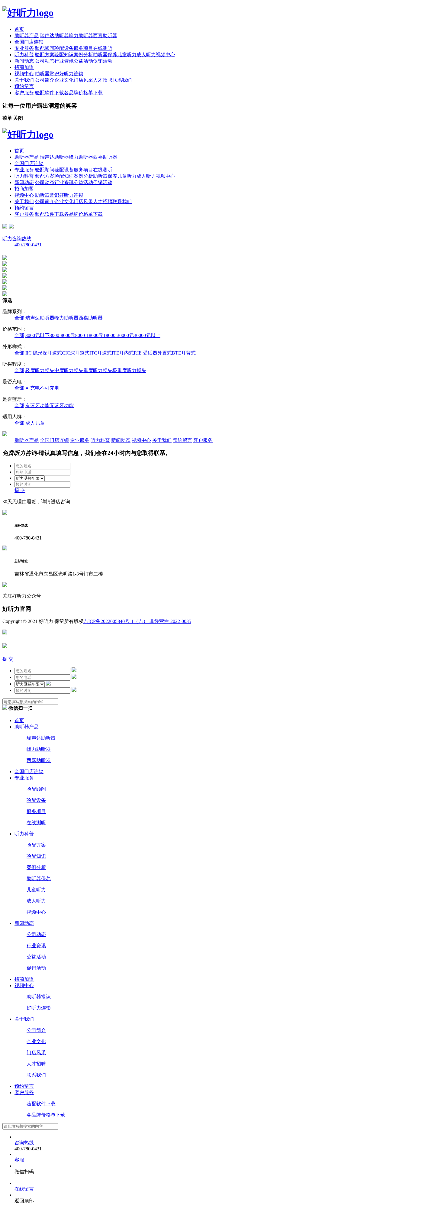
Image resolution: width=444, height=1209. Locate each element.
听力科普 (24, 54)
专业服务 (24, 48)
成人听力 (146, 54)
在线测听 (102, 48)
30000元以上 (147, 335)
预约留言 (24, 86)
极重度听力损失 (129, 370)
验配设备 (64, 48)
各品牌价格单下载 (83, 92)
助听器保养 (105, 54)
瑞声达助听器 (54, 35)
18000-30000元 (118, 335)
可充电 (32, 388)
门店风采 (83, 80)
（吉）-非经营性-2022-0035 (162, 621)
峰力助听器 (81, 35)
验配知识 (64, 54)
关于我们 (24, 80)
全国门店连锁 (28, 41)
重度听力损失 (97, 370)
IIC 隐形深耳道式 (43, 352)
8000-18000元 (89, 335)
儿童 (40, 423)
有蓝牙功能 (37, 405)
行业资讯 (64, 60)
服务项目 (83, 48)
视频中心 (165, 54)
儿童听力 (127, 54)
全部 (19, 317)
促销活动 (102, 60)
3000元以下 (37, 335)
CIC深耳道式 (75, 352)
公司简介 (44, 80)
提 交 (19, 490)
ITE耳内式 (123, 352)
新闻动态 (24, 60)
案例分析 (83, 54)
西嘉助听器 (105, 35)
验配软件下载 (49, 92)
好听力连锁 (71, 73)
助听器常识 (47, 73)
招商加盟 (24, 67)
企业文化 (64, 80)
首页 (19, 29)
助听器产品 (26, 35)
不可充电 (49, 388)
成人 (30, 423)
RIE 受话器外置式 (153, 352)
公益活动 (83, 60)
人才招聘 (102, 80)
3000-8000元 (62, 335)
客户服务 (24, 92)
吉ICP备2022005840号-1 (108, 621)
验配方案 (44, 54)
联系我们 (122, 80)
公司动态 (44, 60)
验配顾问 (44, 48)
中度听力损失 (68, 370)
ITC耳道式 (100, 352)
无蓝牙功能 (62, 405)
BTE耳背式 (184, 352)
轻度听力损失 (39, 370)
